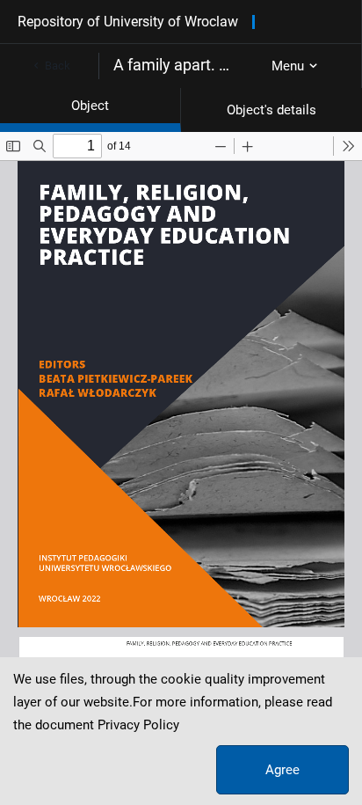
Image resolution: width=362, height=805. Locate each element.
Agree (282, 770)
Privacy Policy (138, 725)
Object (90, 105)
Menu (288, 66)
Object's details (271, 110)
